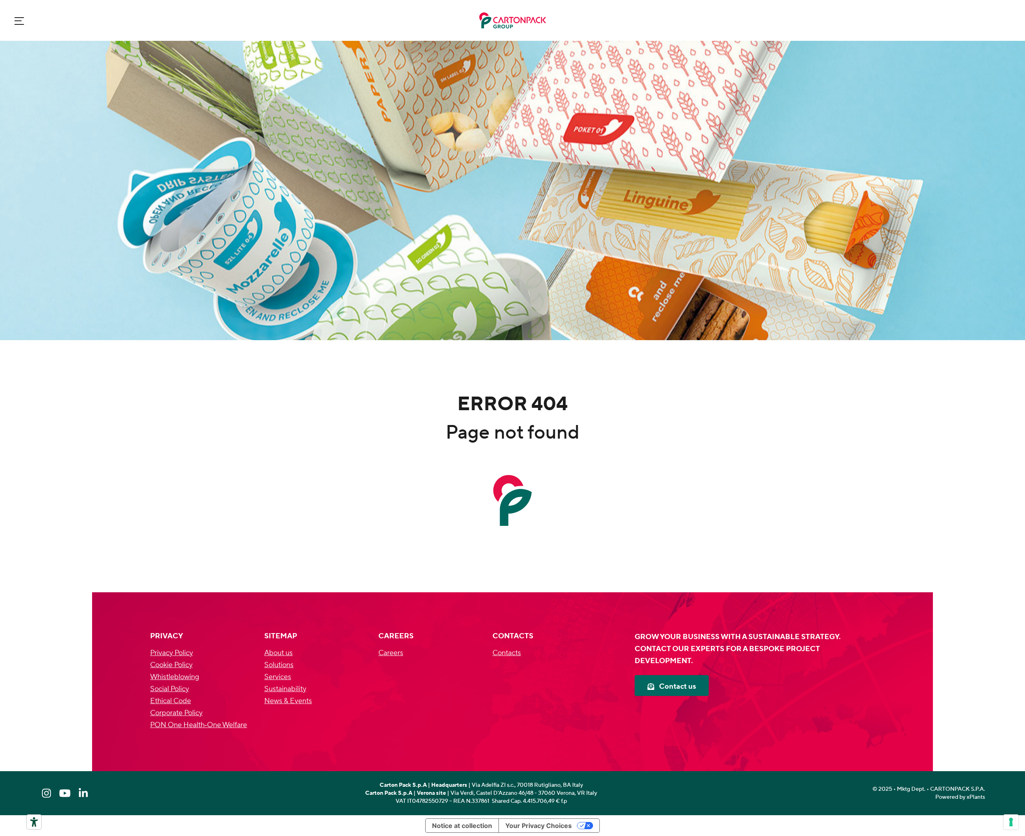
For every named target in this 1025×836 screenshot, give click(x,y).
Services (277, 677)
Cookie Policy (171, 665)
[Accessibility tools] (34, 822)
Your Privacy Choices (538, 826)
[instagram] (46, 793)
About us (278, 653)
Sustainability (285, 689)
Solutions (278, 665)
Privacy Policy (171, 653)
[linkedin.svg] (83, 793)
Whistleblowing (174, 677)
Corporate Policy (176, 713)
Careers (390, 653)
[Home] (512, 20)
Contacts (506, 653)
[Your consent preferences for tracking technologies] (1011, 822)
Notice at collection (462, 826)
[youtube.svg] (64, 793)
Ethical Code (170, 701)
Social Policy (169, 689)
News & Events (288, 701)
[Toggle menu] (19, 20)
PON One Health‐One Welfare (198, 725)
